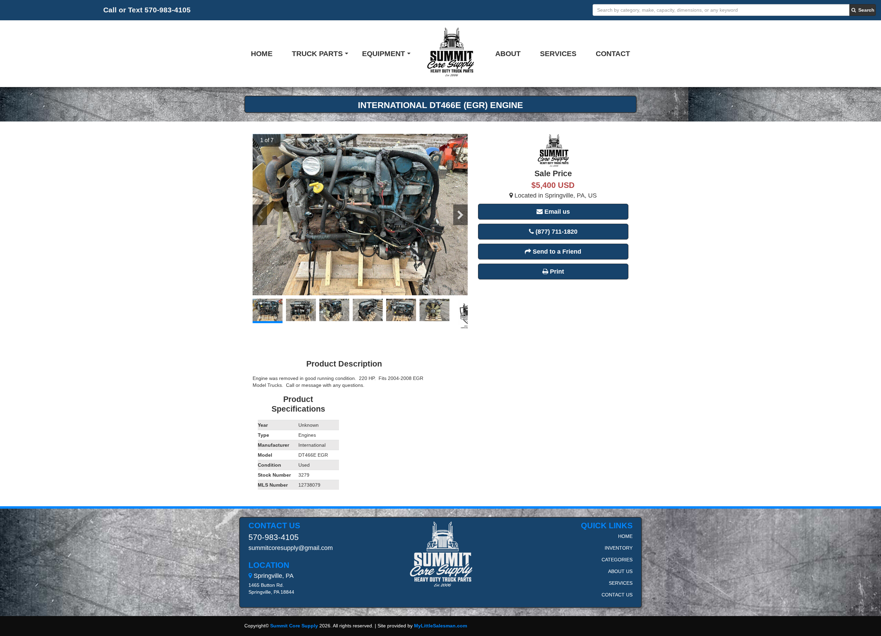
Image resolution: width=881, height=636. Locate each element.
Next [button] (460, 214)
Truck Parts (317, 53)
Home (262, 53)
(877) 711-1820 (555, 231)
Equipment (383, 53)
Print (556, 271)
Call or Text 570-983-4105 (147, 10)
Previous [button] (260, 214)
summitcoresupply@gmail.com (290, 547)
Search (865, 10)
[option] (360, 214)
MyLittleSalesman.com (440, 625)
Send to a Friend (556, 251)
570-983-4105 (273, 537)
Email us (556, 211)
